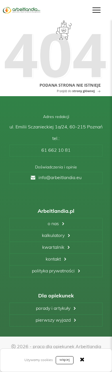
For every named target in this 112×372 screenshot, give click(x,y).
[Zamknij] (82, 360)
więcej (64, 360)
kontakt (53, 259)
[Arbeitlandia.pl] (21, 10)
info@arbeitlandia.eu (60, 178)
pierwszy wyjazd (53, 320)
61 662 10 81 (56, 150)
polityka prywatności (53, 271)
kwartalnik (53, 247)
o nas (53, 224)
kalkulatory (53, 236)
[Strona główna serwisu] (56, 56)
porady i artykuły (53, 308)
